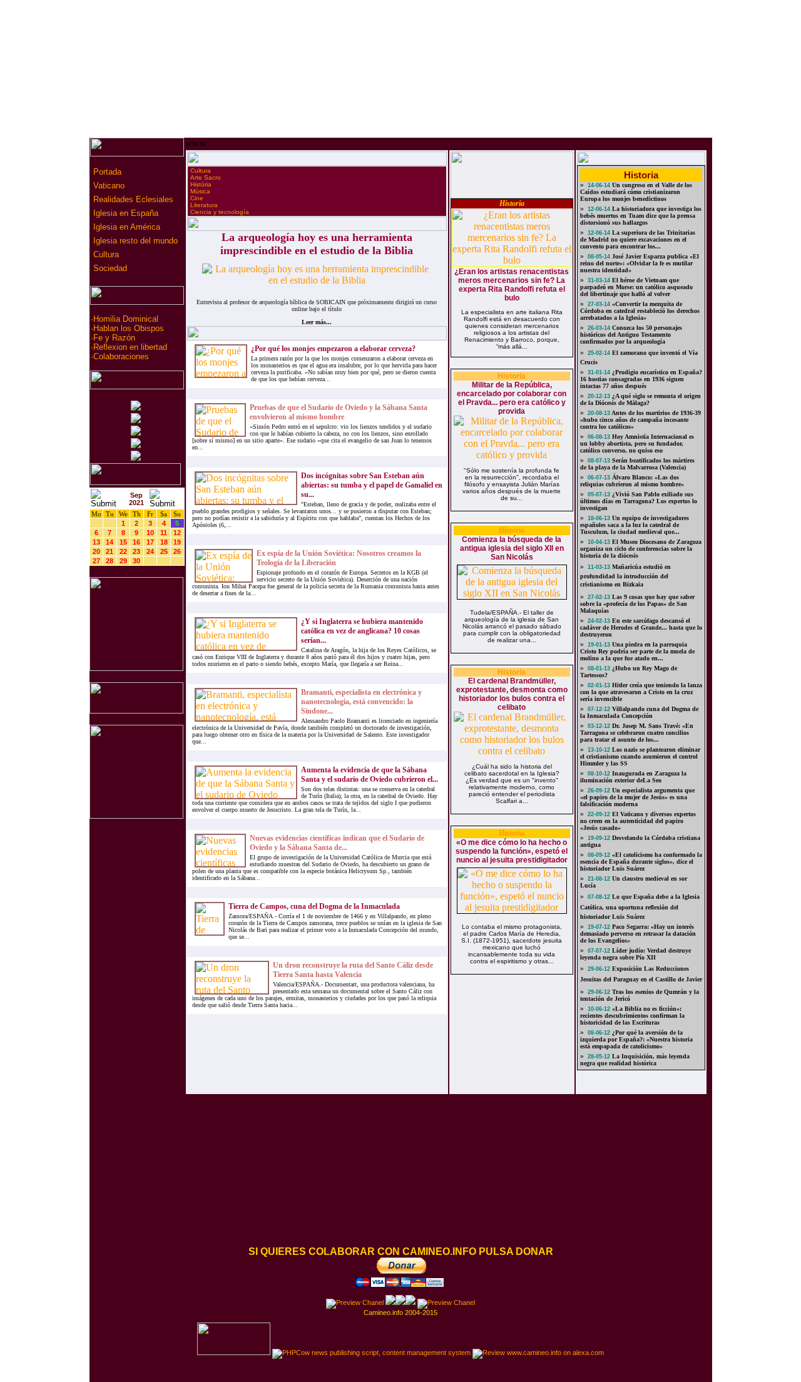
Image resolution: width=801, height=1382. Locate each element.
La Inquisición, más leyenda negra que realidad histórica (635, 1060)
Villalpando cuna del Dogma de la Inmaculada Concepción (639, 712)
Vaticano (108, 185)
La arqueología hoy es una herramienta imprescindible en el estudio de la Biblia (316, 244)
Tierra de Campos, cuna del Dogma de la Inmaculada (314, 906)
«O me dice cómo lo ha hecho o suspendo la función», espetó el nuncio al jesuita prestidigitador (512, 851)
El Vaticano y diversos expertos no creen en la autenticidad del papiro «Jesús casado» (638, 821)
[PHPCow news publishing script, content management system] (371, 1352)
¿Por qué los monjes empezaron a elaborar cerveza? (333, 348)
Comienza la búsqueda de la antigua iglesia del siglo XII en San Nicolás (512, 548)
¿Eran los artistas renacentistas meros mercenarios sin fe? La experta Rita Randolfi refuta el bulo (511, 284)
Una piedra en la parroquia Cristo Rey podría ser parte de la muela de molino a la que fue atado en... (637, 651)
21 (109, 551)
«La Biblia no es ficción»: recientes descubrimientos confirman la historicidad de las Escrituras (632, 1015)
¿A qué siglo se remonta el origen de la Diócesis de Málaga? (640, 399)
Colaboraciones (121, 356)
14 (109, 542)
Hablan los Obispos (128, 328)
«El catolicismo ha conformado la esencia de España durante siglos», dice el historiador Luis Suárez (641, 861)
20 (96, 551)
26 (177, 551)
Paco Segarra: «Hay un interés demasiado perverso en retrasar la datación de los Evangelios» (638, 933)
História (201, 184)
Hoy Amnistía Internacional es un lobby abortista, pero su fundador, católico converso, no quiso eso (637, 443)
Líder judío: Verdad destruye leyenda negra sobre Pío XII (635, 954)
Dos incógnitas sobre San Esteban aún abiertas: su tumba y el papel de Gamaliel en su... (371, 485)
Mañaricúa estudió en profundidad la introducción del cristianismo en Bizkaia (625, 575)
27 (96, 561)
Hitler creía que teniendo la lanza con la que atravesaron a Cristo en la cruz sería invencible (641, 692)
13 (96, 542)
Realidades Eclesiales (132, 199)
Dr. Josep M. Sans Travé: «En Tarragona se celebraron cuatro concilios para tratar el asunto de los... (636, 732)
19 (177, 542)
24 (150, 551)
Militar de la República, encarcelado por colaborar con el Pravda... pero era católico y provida (511, 398)
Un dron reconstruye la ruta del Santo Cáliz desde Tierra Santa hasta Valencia (353, 970)
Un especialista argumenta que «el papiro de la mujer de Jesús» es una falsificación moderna (637, 797)
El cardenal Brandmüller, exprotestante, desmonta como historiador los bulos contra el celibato (512, 694)
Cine (196, 198)
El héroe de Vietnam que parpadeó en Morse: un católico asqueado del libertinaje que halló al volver (636, 287)
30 (136, 561)
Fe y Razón (114, 337)
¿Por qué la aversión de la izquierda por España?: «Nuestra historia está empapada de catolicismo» (636, 1039)
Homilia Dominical (125, 319)
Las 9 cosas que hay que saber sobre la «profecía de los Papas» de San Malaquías (637, 603)
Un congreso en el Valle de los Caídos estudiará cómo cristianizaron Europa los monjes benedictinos (636, 192)
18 (164, 542)
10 (150, 532)
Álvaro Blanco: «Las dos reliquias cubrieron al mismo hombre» (632, 481)
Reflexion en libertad (130, 347)
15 (123, 542)
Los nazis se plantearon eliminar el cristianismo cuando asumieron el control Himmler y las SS (640, 756)
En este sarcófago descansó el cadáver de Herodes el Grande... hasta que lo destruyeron (641, 627)
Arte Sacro (205, 177)
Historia (511, 203)
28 (109, 561)
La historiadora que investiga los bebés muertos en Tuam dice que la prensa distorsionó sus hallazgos (641, 215)
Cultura (105, 254)
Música (200, 191)
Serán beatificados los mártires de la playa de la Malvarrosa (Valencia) (637, 464)
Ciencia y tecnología (219, 211)
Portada (106, 172)
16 (136, 542)
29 (123, 561)
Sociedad (109, 268)
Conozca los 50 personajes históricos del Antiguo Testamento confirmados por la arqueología (631, 334)
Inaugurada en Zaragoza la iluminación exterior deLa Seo (633, 777)
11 (163, 532)
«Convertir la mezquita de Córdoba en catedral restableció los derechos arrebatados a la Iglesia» (640, 310)
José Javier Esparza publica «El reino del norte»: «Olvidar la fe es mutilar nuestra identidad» (639, 263)
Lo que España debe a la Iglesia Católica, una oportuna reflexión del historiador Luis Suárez (640, 906)
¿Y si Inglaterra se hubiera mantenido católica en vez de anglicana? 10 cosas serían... (362, 631)
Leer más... (317, 322)
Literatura (204, 205)
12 (177, 532)
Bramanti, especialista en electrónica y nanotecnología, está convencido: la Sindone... (361, 701)
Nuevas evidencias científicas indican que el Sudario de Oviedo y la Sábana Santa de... (337, 843)
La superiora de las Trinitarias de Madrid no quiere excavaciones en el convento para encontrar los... (637, 239)
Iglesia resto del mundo (134, 240)
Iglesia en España (124, 213)
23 (136, 551)
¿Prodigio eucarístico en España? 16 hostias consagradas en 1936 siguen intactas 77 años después (641, 379)
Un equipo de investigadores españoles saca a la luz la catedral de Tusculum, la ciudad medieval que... (634, 524)
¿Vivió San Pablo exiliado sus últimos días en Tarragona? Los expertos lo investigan (638, 501)
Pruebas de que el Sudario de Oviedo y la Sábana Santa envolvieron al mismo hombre (338, 412)
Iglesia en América (125, 227)
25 (164, 551)
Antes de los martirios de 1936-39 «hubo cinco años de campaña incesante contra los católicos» (640, 419)
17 (150, 542)
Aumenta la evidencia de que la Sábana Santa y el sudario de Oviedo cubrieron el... (369, 774)
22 (123, 551)
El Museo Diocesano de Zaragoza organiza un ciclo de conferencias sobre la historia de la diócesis (641, 548)
